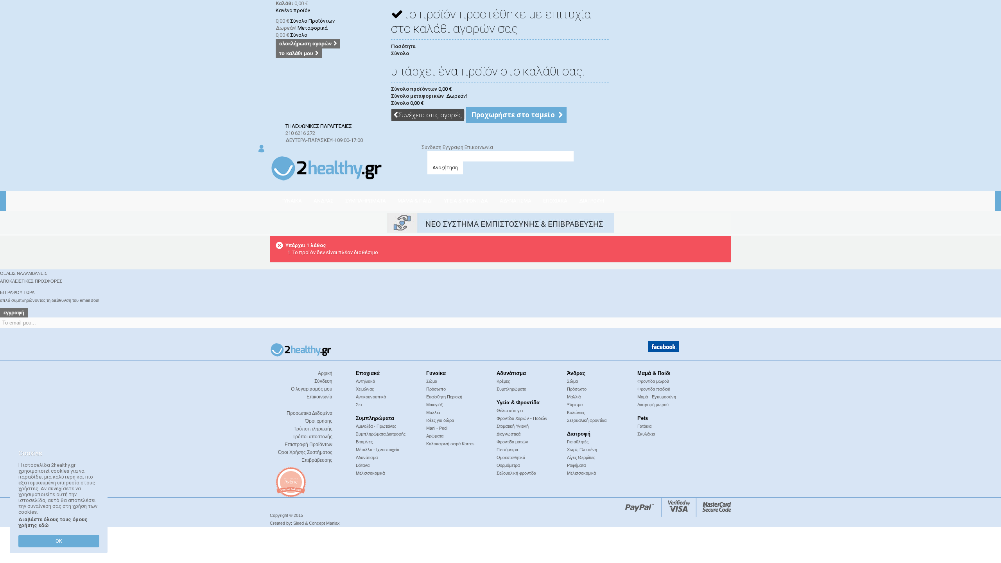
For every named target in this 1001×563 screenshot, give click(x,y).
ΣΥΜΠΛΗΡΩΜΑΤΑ (365, 201)
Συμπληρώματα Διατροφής (380, 434)
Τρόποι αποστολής (312, 436)
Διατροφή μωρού (653, 404)
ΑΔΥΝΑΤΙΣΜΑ (515, 201)
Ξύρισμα (575, 404)
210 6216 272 (300, 133)
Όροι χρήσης (318, 421)
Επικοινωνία (479, 147)
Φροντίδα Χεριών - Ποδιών (522, 418)
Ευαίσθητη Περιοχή (444, 396)
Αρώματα (434, 436)
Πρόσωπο (436, 389)
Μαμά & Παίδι (654, 373)
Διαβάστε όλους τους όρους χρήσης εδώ (53, 522)
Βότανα (363, 465)
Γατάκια (644, 426)
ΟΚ (59, 541)
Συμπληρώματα (511, 389)
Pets (642, 418)
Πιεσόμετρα (507, 449)
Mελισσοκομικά (581, 473)
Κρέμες (503, 381)
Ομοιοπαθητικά (511, 457)
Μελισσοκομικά (370, 473)
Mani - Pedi (436, 428)
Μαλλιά (433, 412)
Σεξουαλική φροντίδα (586, 420)
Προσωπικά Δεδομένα (309, 413)
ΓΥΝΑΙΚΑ (292, 201)
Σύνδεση (432, 147)
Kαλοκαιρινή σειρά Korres (450, 443)
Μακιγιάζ (434, 404)
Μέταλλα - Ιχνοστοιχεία (377, 449)
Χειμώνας (365, 389)
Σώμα (431, 381)
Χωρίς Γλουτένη (582, 449)
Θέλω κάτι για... (511, 410)
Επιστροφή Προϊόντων (308, 444)
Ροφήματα (576, 465)
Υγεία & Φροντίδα (518, 402)
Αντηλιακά (365, 381)
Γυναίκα (436, 373)
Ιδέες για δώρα (440, 420)
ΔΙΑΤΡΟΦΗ (591, 201)
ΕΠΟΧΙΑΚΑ (555, 201)
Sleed (298, 523)
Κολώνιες (576, 412)
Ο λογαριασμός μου (311, 389)
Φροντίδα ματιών (512, 441)
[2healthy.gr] (326, 168)
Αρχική (325, 373)
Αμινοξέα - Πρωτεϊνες (376, 426)
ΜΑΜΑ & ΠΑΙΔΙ (415, 201)
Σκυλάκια (646, 434)
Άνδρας (576, 373)
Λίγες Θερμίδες (581, 457)
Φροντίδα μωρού (653, 381)
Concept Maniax (324, 523)
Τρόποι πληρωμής (313, 429)
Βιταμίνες (364, 441)
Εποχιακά (368, 373)
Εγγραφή (454, 147)
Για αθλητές (577, 441)
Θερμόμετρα (508, 465)
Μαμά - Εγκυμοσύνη (656, 396)
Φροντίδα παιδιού (653, 389)
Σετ (359, 404)
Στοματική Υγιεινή (513, 426)
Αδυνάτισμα (511, 373)
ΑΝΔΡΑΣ (324, 201)
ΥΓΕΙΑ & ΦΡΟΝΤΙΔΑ (466, 201)
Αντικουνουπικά (371, 396)
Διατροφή (578, 434)
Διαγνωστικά (508, 434)
